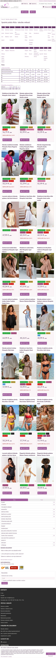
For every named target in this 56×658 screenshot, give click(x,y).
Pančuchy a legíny (6, 514)
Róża (30, 50)
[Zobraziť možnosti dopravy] (13, 569)
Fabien (26, 30)
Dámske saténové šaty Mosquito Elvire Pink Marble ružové (43, 95)
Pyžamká (3, 504)
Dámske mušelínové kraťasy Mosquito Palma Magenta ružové (27, 147)
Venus (45, 50)
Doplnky (3, 542)
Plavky (3, 502)
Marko (3, 60)
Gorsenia (31, 40)
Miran (3, 56)
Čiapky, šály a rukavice (7, 535)
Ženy (14, 500)
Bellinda (7, 30)
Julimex (45, 30)
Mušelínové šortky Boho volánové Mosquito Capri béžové (44, 250)
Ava (2, 36)
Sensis (35, 56)
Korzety (3, 540)
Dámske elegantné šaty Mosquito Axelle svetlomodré (44, 147)
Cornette (12, 40)
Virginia (45, 58)
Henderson (36, 33)
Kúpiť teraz (7, 139)
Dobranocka (18, 30)
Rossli (30, 54)
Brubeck (7, 33)
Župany (3, 526)
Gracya (30, 44)
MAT (3, 50)
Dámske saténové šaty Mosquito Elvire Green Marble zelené (26, 95)
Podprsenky (4, 528)
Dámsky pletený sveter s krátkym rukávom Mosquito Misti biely (45, 301)
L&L (53, 36)
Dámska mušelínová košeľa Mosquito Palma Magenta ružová (10, 147)
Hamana (36, 30)
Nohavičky (4, 509)
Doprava (50, 1)
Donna (16, 36)
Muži (42, 500)
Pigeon (26, 50)
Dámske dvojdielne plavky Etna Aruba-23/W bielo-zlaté (44, 401)
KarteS (49, 40)
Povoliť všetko (51, 653)
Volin (45, 60)
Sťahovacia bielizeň (6, 521)
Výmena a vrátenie (43, 1)
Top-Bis (41, 54)
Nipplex (7, 50)
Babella (7, 36)
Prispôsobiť (50, 656)
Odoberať (4, 583)
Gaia (30, 33)
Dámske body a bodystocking (9, 533)
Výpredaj (3, 545)
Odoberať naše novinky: (6, 575)
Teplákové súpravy (6, 507)
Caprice (11, 30)
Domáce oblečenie (6, 519)
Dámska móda (5, 511)
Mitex (3, 58)
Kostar (49, 33)
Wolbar (49, 50)
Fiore (26, 40)
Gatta (30, 36)
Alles (3, 30)
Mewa (3, 61)
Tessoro (41, 50)
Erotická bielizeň (6, 516)
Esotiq (22, 30)
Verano (45, 54)
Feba (26, 33)
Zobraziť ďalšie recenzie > (6, 559)
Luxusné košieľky (6, 523)
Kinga (49, 30)
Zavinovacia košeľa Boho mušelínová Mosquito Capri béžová (10, 250)
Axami (3, 40)
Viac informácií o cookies (6, 656)
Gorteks (31, 42)
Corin (11, 36)
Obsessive (12, 50)
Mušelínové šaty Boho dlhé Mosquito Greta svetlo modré (45, 198)
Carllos (11, 33)
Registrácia (33, 3)
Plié (26, 54)
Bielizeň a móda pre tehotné (9, 531)
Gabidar (31, 30)
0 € (54, 7)
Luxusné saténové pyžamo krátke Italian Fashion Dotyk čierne (10, 301)
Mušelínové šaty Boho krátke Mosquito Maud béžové (26, 350)
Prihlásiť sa (25, 3)
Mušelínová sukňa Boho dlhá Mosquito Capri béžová (27, 250)
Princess (27, 56)
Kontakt (54, 1)
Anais (3, 33)
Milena (3, 54)
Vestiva (45, 56)
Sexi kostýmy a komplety (8, 538)
